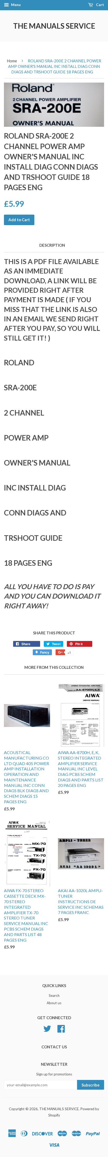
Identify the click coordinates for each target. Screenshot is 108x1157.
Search (54, 995)
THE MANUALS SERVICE (54, 25)
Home (12, 60)
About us (54, 1003)
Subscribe (91, 1085)
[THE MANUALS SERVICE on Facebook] (61, 1028)
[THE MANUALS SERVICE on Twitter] (47, 1028)
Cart (99, 4)
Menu (15, 4)
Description (52, 245)
